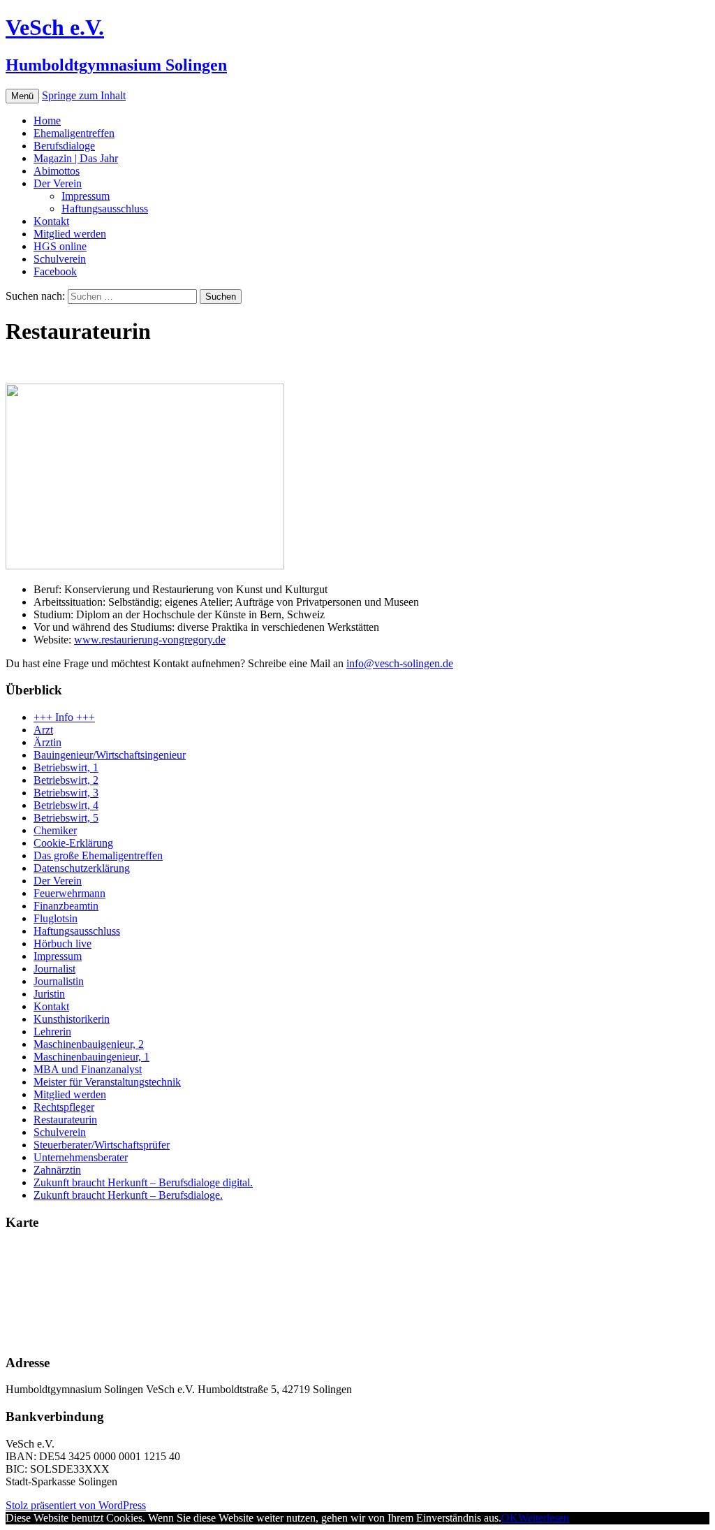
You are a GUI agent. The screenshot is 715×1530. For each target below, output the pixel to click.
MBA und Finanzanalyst (88, 1069)
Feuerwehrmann (69, 893)
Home (47, 120)
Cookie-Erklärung (73, 843)
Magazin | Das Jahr (76, 158)
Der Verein (58, 183)
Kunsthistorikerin (72, 1019)
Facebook (55, 271)
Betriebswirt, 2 (66, 780)
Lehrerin (52, 1031)
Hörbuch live (62, 943)
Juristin (49, 994)
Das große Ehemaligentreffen (98, 855)
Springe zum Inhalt (84, 95)
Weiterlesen (543, 1518)
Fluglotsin (56, 918)
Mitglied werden (70, 234)
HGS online (60, 246)
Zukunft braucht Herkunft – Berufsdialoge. (128, 1195)
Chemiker (55, 830)
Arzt (43, 730)
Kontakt (51, 221)
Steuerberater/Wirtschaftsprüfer (102, 1145)
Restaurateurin (65, 1119)
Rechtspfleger (64, 1107)
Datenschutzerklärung (82, 868)
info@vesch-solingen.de (399, 663)
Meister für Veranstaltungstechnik (107, 1082)
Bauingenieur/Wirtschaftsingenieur (110, 755)
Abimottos (57, 171)
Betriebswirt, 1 (66, 767)
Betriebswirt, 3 (66, 793)
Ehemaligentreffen (74, 133)
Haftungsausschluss (104, 208)
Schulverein (60, 259)
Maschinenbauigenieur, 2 (89, 1044)
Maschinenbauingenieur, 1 (91, 1057)
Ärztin (47, 742)
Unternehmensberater (81, 1157)
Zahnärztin (57, 1170)
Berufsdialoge (64, 146)
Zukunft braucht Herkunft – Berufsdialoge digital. (143, 1182)
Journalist (54, 969)
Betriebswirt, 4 (66, 805)
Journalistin (59, 981)
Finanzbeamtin (66, 906)
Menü (22, 96)
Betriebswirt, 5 (66, 818)
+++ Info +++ (64, 717)
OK (509, 1518)
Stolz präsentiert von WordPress (76, 1505)
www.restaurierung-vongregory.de (150, 640)
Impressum (85, 196)
